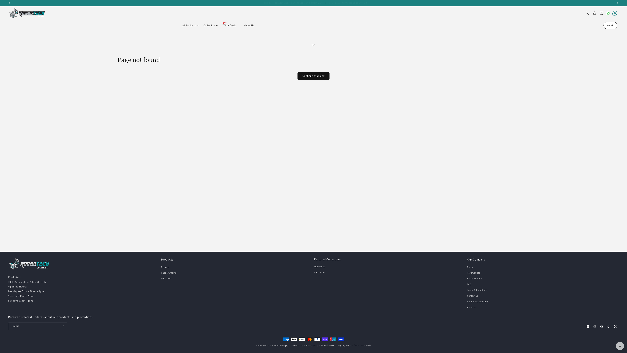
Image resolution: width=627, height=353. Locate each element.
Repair (610, 25)
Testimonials (473, 272)
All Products (189, 25)
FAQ (469, 284)
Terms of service (327, 345)
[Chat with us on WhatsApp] (606, 13)
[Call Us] (614, 13)
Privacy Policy (474, 278)
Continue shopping (313, 75)
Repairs (165, 267)
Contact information (362, 345)
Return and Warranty (477, 301)
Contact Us (472, 295)
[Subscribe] (63, 326)
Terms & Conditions (477, 289)
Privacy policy (312, 345)
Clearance (319, 272)
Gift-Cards (166, 278)
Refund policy (297, 345)
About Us (249, 25)
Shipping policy (344, 345)
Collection (209, 25)
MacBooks (319, 266)
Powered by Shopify (280, 345)
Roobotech (267, 345)
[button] (587, 13)
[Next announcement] (617, 3)
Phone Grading (169, 272)
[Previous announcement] (9, 3)
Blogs (470, 267)
